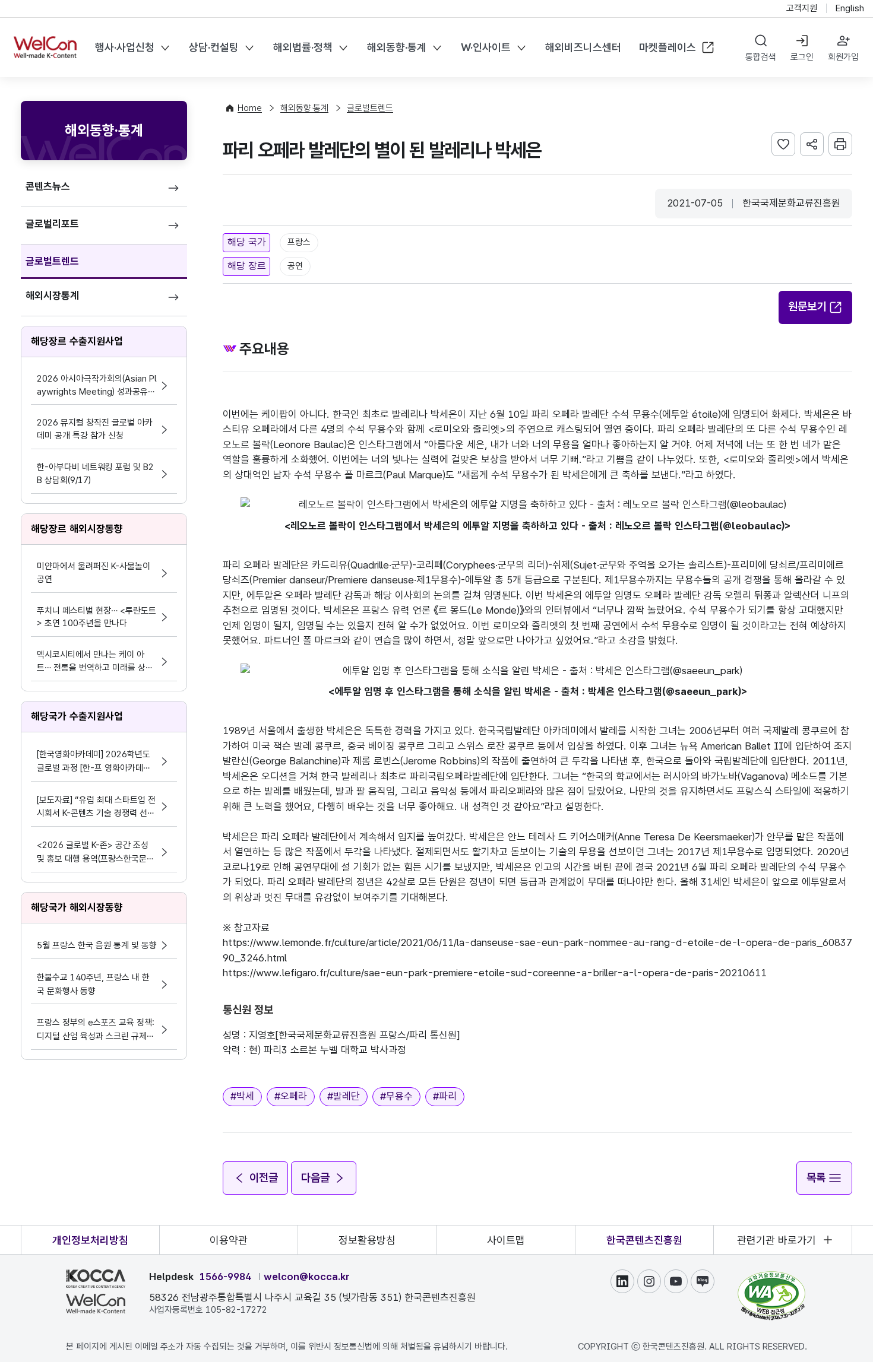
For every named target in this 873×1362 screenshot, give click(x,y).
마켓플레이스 (667, 47)
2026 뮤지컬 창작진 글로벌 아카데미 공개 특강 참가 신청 (95, 429)
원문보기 (807, 306)
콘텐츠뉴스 (48, 186)
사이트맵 (506, 1240)
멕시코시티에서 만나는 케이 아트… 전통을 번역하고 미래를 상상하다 (95, 662)
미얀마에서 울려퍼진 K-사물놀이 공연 (93, 573)
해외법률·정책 (303, 47)
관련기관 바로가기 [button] (776, 1240)
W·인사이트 (486, 47)
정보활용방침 (367, 1240)
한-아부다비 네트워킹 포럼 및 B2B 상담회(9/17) (95, 473)
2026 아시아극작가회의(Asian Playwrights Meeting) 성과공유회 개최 (97, 386)
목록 (815, 1178)
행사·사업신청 (124, 47)
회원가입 (843, 57)
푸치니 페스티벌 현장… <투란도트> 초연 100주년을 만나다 (96, 617)
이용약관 (229, 1240)
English (850, 8)
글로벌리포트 (52, 224)
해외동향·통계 (396, 47)
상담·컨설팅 (214, 47)
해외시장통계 (52, 295)
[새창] (771, 1276)
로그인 (802, 57)
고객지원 (801, 8)
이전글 (263, 1178)
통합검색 (760, 57)
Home (250, 108)
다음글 (315, 1178)
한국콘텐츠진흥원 (644, 1240)
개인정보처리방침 (90, 1240)
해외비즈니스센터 (583, 47)
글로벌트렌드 (52, 261)
